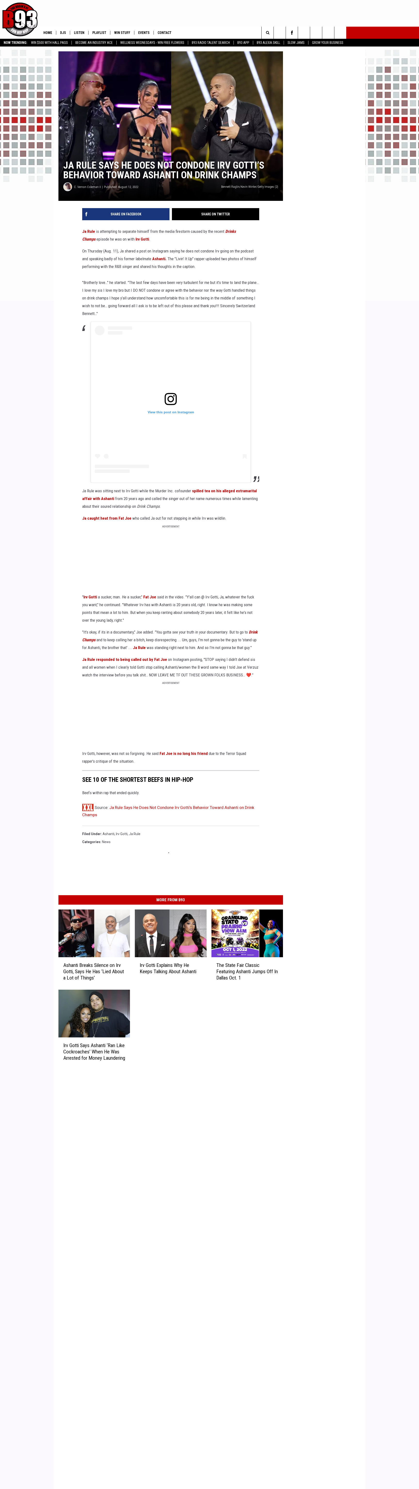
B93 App (243, 43)
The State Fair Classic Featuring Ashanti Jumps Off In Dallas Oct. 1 (247, 971)
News (106, 842)
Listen (79, 33)
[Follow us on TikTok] (340, 33)
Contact (164, 33)
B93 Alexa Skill (268, 43)
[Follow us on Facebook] (292, 33)
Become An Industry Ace (94, 43)
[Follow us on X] (328, 33)
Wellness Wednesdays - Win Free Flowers (152, 43)
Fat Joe (150, 597)
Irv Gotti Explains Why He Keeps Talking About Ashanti (168, 968)
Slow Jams (296, 43)
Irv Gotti (142, 239)
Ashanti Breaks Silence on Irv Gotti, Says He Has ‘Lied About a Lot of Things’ (93, 971)
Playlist (99, 33)
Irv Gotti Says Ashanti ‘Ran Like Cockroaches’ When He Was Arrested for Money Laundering (94, 1051)
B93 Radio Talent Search (211, 43)
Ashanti (108, 834)
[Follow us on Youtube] (316, 33)
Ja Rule (88, 231)
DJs (63, 33)
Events (144, 33)
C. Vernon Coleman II (87, 187)
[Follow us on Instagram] (304, 33)
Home (47, 33)
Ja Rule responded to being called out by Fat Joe (124, 659)
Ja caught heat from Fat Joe (107, 518)
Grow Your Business (327, 43)
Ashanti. (159, 258)
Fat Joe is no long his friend (184, 753)
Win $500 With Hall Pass (49, 43)
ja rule (134, 834)
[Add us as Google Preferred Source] (280, 33)
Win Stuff (122, 33)
